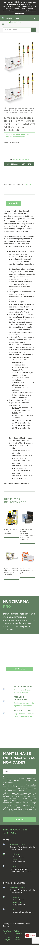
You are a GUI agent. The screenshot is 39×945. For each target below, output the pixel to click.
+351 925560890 (18, 862)
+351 (12, 18)
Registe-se (19, 669)
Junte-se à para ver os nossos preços (17, 135)
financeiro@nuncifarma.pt (22, 912)
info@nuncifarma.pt (19, 869)
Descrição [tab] (14, 203)
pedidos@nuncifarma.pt (21, 871)
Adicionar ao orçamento (19, 164)
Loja (10, 108)
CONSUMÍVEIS (16, 108)
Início (5, 108)
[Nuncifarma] (15, 22)
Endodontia (25, 108)
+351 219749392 (17, 857)
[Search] (33, 30)
